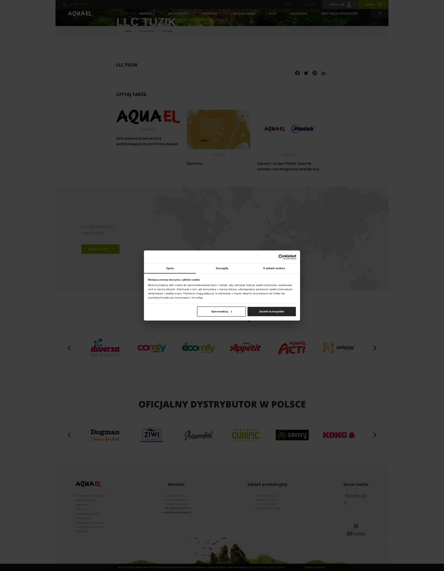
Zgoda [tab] (170, 268)
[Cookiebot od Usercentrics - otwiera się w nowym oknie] (281, 257)
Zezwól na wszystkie (271, 311)
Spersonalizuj (219, 311)
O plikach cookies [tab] (274, 268)
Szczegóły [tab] (222, 268)
